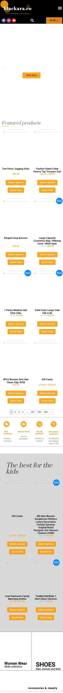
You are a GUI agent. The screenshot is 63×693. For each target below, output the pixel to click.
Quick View (16, 190)
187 (33, 412)
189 (46, 412)
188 (39, 412)
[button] (60, 8)
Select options (16, 182)
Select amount (47, 393)
